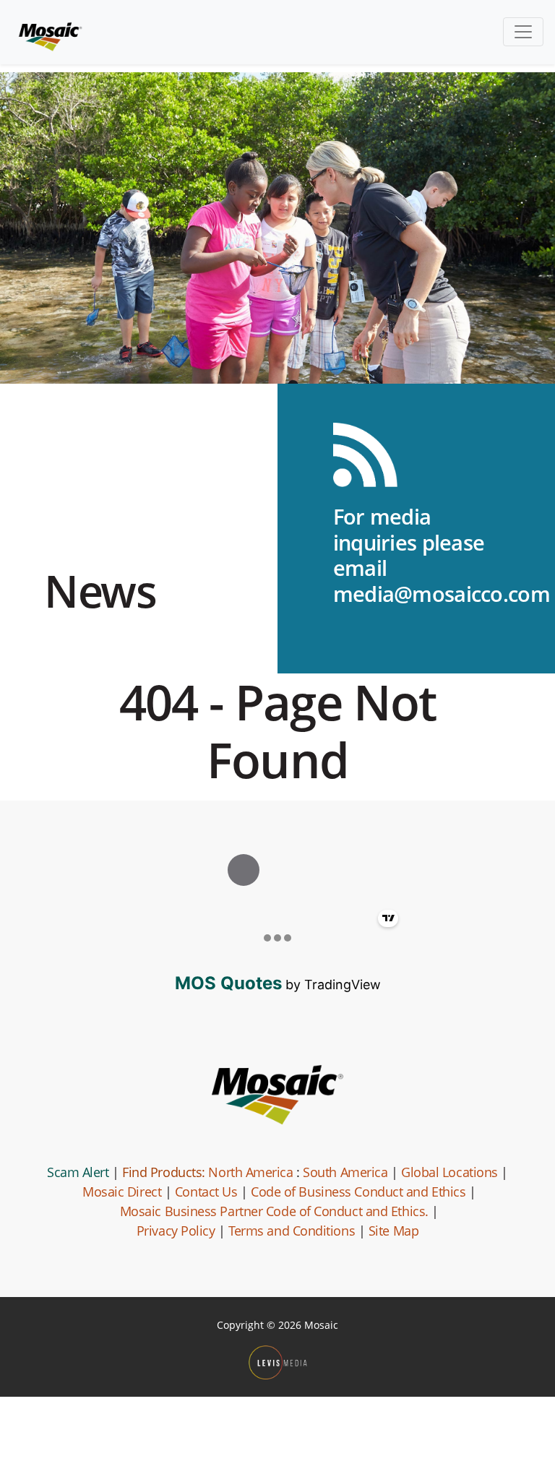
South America (345, 1172)
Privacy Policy (176, 1230)
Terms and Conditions (291, 1230)
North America (250, 1172)
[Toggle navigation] (523, 31)
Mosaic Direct (121, 1191)
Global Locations (449, 1172)
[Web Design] (278, 1362)
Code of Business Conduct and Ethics (358, 1191)
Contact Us (206, 1191)
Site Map (393, 1230)
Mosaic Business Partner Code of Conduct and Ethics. (274, 1211)
